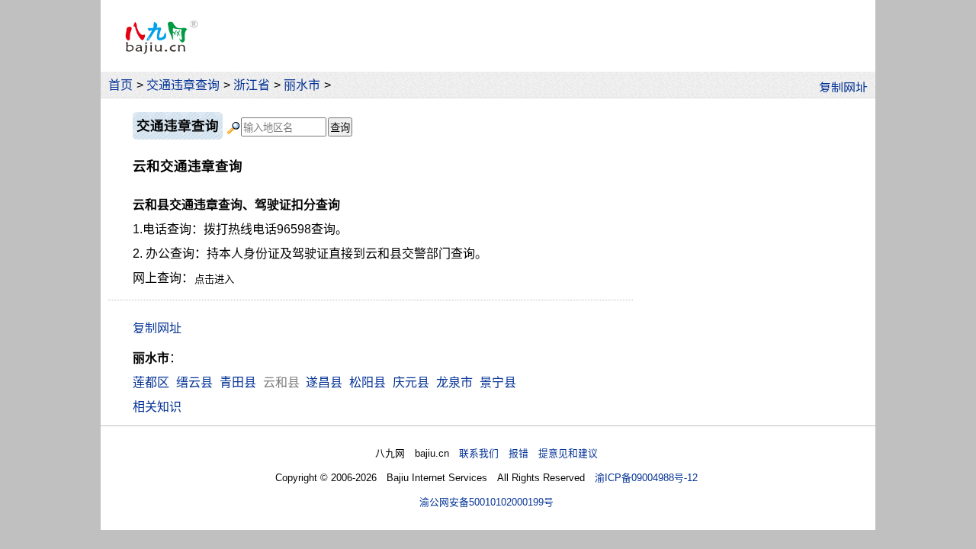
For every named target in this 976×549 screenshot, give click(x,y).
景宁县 (498, 382)
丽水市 (302, 85)
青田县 (238, 382)
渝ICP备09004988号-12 (646, 477)
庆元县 (411, 382)
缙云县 (194, 382)
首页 (120, 85)
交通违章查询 (183, 85)
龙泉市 (454, 382)
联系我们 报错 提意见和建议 (528, 453)
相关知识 (157, 406)
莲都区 (151, 382)
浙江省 (251, 85)
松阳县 (367, 382)
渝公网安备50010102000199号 (486, 502)
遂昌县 (324, 382)
